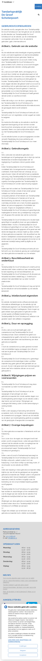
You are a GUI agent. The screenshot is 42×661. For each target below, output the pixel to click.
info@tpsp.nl (12, 538)
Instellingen (22, 646)
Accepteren (22, 655)
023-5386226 (10, 536)
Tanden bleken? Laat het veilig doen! (15, 585)
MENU (39, 6)
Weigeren (23, 650)
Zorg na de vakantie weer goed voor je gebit (18, 578)
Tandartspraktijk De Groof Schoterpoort (12, 14)
